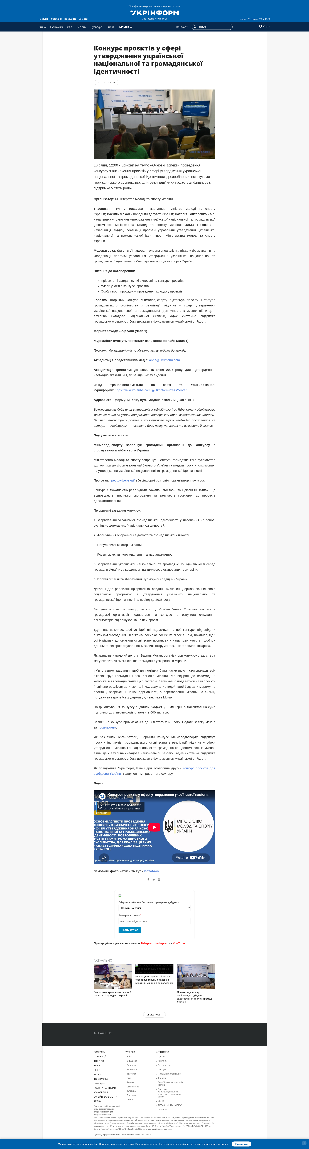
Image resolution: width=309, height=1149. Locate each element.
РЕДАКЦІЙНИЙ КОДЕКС (170, 1105)
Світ (69, 27)
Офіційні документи (105, 1097)
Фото (97, 1065)
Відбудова (132, 1061)
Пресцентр (70, 18)
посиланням (107, 727)
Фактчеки (131, 1074)
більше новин (154, 1015)
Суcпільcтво (133, 1086)
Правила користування (169, 1074)
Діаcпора (131, 1095)
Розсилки (162, 1109)
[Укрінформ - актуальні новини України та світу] (154, 12)
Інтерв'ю (99, 1061)
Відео (97, 1070)
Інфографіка (101, 1079)
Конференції (101, 1092)
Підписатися (130, 929)
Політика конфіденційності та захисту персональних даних (169, 1093)
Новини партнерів (105, 1088)
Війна (42, 27)
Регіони (81, 27)
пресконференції (122, 480)
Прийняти (241, 1144)
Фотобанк (56, 18)
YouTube (179, 943)
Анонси (83, 18)
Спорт (110, 27)
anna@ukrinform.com (165, 360)
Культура (96, 27)
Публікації (100, 1056)
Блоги (97, 1074)
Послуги (43, 18)
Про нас (162, 1056)
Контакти (182, 27)
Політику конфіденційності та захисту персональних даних (193, 1144)
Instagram (161, 943)
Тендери (162, 1078)
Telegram (147, 943)
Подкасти (100, 1052)
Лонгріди (99, 1083)
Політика (131, 1065)
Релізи (97, 1101)
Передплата (164, 1065)
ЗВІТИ (161, 1101)
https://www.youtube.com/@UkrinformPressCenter (151, 390)
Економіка (56, 27)
